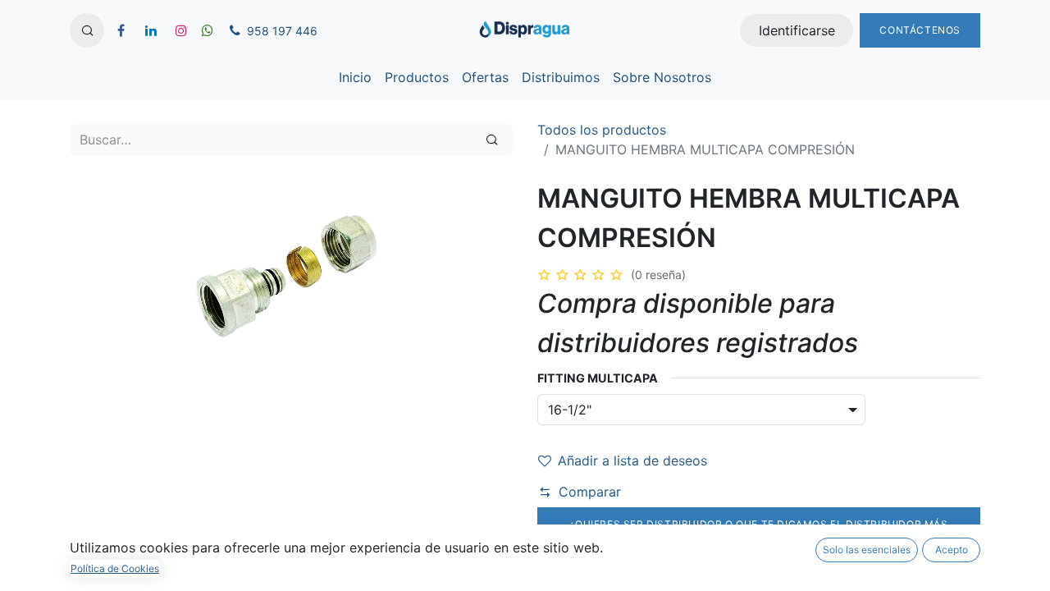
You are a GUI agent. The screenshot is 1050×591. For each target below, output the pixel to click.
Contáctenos (920, 30)
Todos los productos (601, 129)
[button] (87, 30)
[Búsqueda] (492, 139)
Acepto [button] (951, 549)
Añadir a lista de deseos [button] (632, 460)
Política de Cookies (115, 568)
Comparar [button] (590, 491)
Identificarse (797, 30)
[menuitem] (355, 77)
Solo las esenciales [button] (867, 549)
